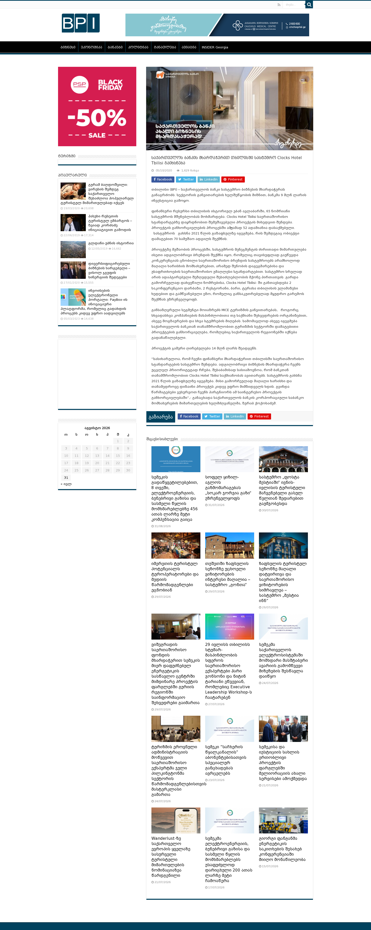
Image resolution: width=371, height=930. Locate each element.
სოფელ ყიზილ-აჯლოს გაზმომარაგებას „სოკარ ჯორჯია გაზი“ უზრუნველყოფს (228, 488)
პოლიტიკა (138, 47)
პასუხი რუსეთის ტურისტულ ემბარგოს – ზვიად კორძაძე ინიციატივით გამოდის (110, 223)
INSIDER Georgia (215, 47)
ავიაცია (189, 47)
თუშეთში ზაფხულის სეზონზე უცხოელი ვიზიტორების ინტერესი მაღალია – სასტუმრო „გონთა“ (227, 574)
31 (66, 477)
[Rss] (279, 5)
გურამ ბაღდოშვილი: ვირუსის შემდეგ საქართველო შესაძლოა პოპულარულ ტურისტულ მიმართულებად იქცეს (97, 194)
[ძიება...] (309, 4)
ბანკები (115, 47)
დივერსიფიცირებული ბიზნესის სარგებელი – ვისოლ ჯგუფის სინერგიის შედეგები (109, 270)
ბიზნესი (68, 47)
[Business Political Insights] (81, 22)
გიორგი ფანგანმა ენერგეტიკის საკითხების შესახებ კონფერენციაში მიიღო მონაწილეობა (282, 849)
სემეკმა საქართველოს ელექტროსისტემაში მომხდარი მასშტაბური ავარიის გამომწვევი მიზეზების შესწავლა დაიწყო (283, 660)
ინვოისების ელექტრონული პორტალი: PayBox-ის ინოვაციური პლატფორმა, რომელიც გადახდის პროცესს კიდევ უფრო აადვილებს (94, 301)
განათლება (165, 47)
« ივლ (66, 484)
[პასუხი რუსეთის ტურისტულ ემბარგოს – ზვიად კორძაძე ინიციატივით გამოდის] (73, 222)
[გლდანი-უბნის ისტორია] (73, 249)
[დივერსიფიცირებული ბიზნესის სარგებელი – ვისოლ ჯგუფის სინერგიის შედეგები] (73, 270)
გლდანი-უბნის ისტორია (111, 243)
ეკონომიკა (91, 47)
